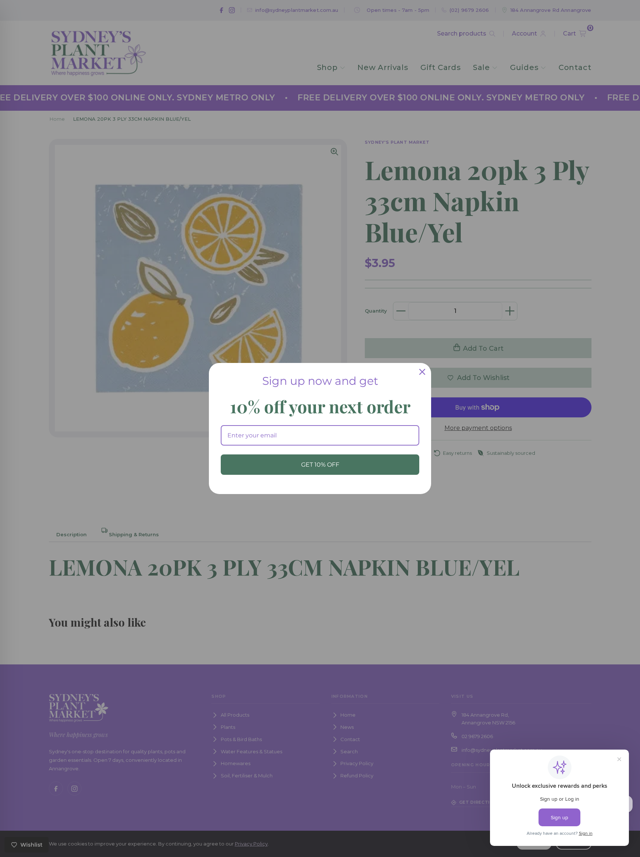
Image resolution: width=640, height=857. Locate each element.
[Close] (422, 372)
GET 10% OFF (320, 464)
